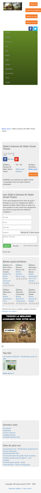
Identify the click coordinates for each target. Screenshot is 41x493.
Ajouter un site (31, 16)
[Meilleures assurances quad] (19, 328)
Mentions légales (15, 488)
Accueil (7, 33)
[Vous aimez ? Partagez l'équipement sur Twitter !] (11, 159)
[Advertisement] (20, 106)
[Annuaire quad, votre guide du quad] (12, 5)
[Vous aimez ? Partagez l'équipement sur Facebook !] (5, 159)
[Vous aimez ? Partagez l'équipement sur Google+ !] (16, 159)
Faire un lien (26, 488)
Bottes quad (6, 129)
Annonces (8, 42)
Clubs (7, 60)
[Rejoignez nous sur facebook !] (30, 28)
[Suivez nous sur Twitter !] (35, 28)
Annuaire (8, 37)
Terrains (7, 64)
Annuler (16, 246)
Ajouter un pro (31, 22)
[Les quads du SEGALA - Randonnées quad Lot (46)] (10, 365)
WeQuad (33, 4)
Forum (7, 78)
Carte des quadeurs (33, 10)
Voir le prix (33, 174)
